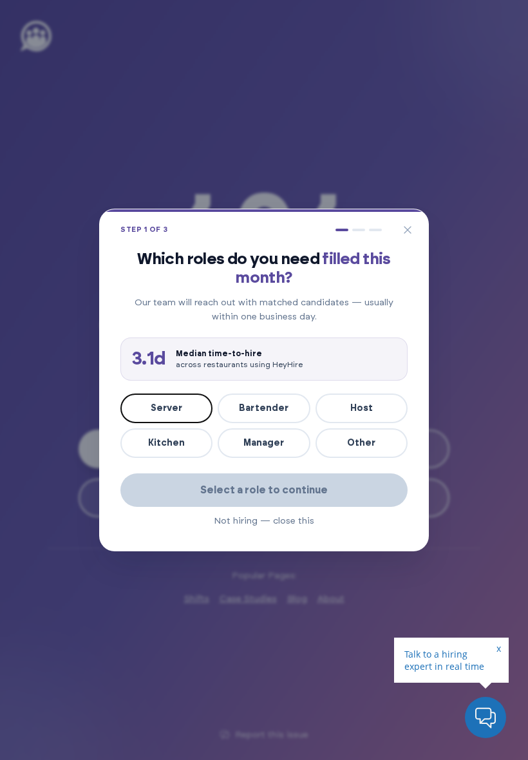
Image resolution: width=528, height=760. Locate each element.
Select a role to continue (264, 490)
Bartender (263, 408)
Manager (263, 443)
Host (361, 408)
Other (361, 443)
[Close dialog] (407, 230)
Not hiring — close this (264, 521)
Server (166, 408)
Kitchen (166, 443)
